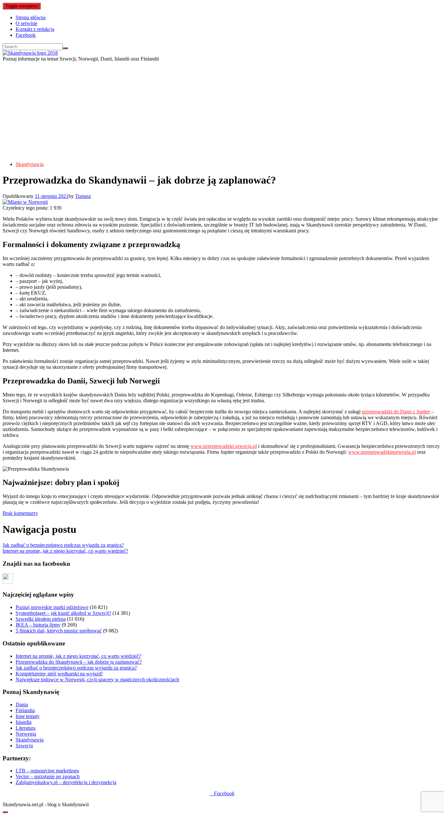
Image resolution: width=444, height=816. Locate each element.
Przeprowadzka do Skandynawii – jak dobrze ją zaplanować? (79, 662)
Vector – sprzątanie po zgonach (48, 776)
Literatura (25, 728)
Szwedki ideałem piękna (41, 619)
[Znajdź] (65, 48)
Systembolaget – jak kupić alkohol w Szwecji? (63, 613)
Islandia (24, 722)
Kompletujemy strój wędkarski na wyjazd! (59, 673)
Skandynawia (30, 164)
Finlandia (25, 710)
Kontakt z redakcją (35, 29)
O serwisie (26, 23)
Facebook (26, 35)
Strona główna (31, 17)
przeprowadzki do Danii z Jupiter (396, 411)
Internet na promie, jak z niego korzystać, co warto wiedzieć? (65, 551)
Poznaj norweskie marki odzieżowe (52, 607)
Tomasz (83, 196)
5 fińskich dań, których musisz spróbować (59, 630)
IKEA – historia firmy (38, 625)
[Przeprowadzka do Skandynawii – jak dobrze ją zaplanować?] (25, 202)
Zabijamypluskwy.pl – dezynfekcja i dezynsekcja (66, 782)
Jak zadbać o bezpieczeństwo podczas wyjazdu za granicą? (63, 545)
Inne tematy (28, 716)
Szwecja (24, 745)
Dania (22, 704)
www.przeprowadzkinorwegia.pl (382, 452)
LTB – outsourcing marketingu (47, 770)
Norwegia (26, 734)
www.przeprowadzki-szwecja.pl (223, 446)
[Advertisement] (222, 110)
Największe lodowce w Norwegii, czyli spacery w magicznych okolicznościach (97, 679)
